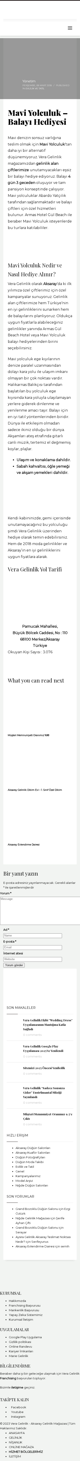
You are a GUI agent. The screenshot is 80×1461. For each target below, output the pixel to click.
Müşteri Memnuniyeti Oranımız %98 (28, 735)
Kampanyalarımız (28, 1176)
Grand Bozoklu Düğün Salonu (37, 1209)
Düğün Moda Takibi (30, 1162)
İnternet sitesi (13, 953)
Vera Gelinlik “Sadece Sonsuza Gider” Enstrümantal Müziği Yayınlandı (44, 1092)
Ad (6, 929)
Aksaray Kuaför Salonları (33, 1152)
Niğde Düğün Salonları (32, 1185)
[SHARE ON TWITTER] (5, 669)
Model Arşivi (24, 1180)
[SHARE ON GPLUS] (10, 669)
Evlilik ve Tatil (35, 88)
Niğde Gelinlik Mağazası (33, 1218)
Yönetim (29, 81)
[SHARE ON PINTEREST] (12, 669)
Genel (20, 1171)
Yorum (5, 893)
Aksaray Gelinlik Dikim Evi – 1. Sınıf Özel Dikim (35, 790)
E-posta (9, 941)
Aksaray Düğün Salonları (33, 1148)
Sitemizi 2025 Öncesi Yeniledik (44, 1068)
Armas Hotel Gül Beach (46, 215)
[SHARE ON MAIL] (14, 669)
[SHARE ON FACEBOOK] (8, 669)
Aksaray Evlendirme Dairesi (24, 844)
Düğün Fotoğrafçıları (30, 1157)
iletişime (17, 1387)
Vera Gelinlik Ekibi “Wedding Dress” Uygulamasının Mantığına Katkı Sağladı (48, 1024)
